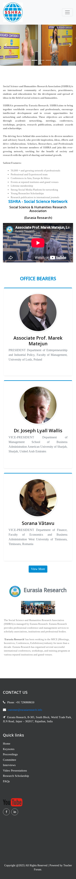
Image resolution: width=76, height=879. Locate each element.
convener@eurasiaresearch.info (25, 709)
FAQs (6, 781)
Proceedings (10, 754)
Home (6, 743)
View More (38, 569)
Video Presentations (15, 770)
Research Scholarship (16, 775)
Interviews (9, 765)
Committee (9, 759)
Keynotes (8, 749)
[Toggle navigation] (67, 12)
